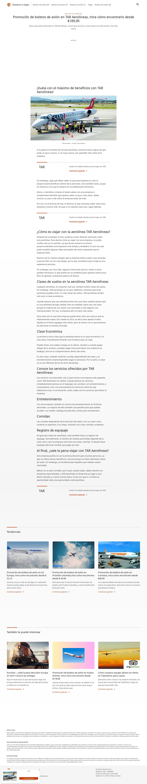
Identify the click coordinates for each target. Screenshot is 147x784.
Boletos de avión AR (103, 5)
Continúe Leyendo (77, 171)
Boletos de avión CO (59, 5)
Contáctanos (43, 776)
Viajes (90, 5)
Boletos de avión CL (78, 5)
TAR (42, 167)
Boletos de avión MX (41, 5)
